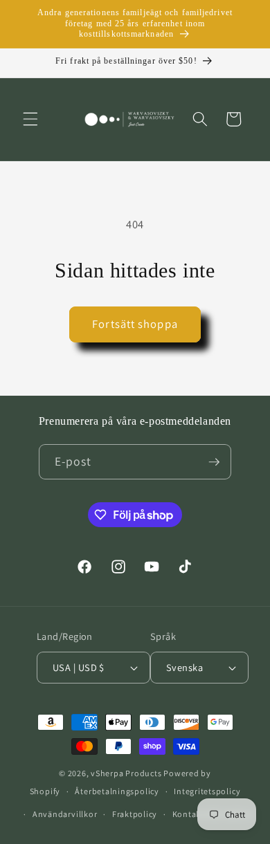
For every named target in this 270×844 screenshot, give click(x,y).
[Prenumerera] (214, 462)
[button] (30, 119)
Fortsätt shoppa (135, 323)
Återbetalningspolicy (117, 791)
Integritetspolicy (207, 791)
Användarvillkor (65, 814)
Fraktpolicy (134, 814)
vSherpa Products (126, 773)
